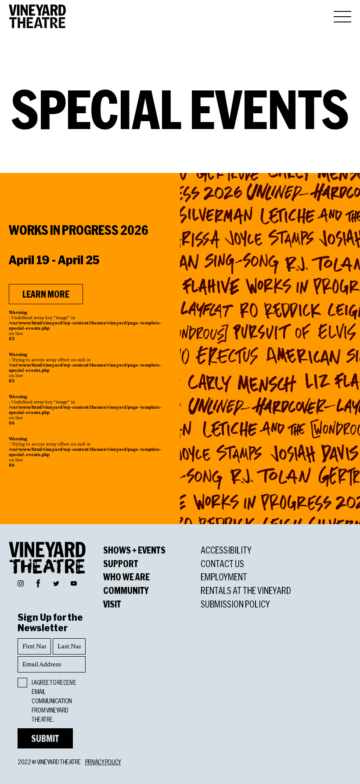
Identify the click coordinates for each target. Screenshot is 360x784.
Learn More (45, 294)
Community (126, 590)
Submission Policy (235, 604)
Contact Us (222, 563)
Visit (112, 604)
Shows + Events (134, 550)
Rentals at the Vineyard (246, 590)
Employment (224, 577)
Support (120, 563)
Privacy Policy (103, 762)
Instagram (21, 583)
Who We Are (126, 577)
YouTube (74, 583)
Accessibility (226, 550)
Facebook (38, 582)
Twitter (56, 583)
